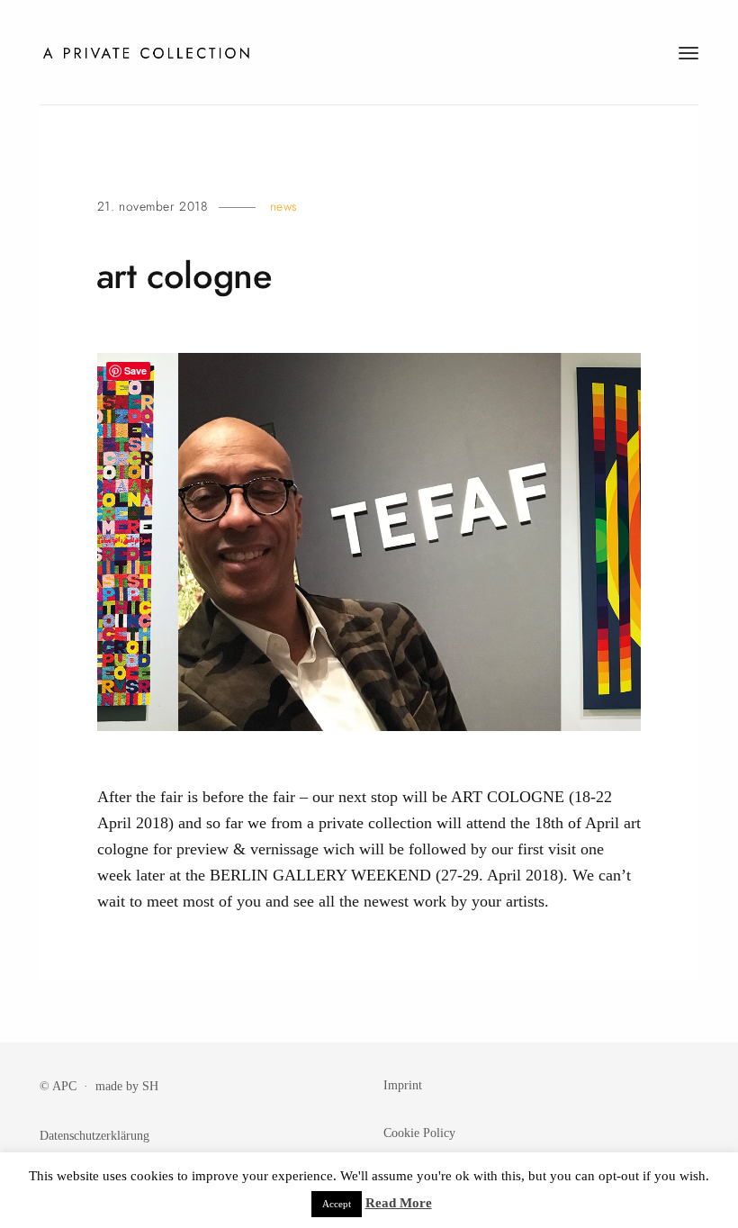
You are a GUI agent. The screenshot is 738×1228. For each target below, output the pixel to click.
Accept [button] (336, 1203)
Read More (398, 1203)
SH (150, 1086)
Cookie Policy (419, 1132)
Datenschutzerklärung (94, 1135)
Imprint (402, 1085)
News (284, 206)
